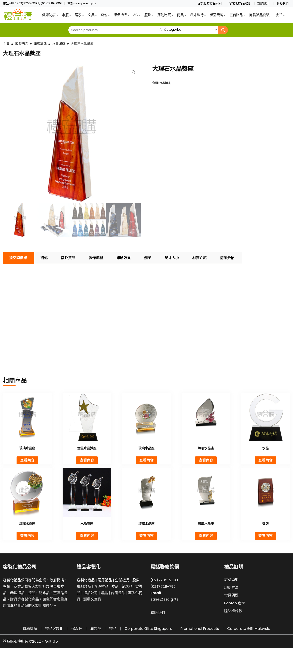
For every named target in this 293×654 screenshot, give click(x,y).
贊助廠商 (30, 628)
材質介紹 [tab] (199, 257)
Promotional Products (199, 628)
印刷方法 (231, 587)
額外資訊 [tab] (68, 257)
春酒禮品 (101, 586)
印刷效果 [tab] (123, 257)
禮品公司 (90, 592)
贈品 (104, 592)
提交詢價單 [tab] (18, 257)
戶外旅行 (197, 15)
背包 (104, 15)
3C (135, 15)
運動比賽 (164, 15)
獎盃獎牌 (216, 15)
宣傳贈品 (236, 15)
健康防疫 (49, 15)
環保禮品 (120, 15)
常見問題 (231, 595)
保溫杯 (76, 628)
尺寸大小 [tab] (172, 257)
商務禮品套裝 (259, 15)
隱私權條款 (233, 610)
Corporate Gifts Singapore (148, 628)
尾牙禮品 (105, 580)
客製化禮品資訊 (239, 3)
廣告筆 (95, 628)
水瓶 (65, 15)
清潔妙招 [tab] (227, 257)
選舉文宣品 (92, 599)
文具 (91, 15)
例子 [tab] (147, 257)
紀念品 (127, 586)
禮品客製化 (54, 628)
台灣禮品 (118, 592)
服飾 (147, 15)
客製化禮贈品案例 (210, 3)
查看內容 (27, 460)
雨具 (180, 15)
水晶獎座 (165, 82)
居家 (78, 15)
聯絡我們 (283, 3)
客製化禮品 (86, 580)
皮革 (279, 15)
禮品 (115, 586)
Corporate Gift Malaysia (248, 628)
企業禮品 (122, 580)
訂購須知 (263, 3)
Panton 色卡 (234, 603)
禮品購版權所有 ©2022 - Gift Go (30, 641)
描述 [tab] (44, 257)
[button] (133, 72)
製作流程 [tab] (96, 257)
